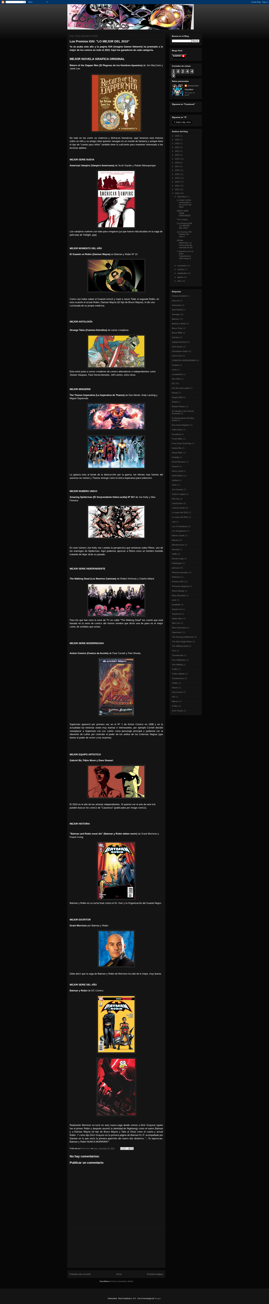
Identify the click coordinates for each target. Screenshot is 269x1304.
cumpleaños (177, 374)
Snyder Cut (177, 609)
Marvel (175, 540)
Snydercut (176, 614)
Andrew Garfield (179, 296)
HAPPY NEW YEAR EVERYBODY (184, 213)
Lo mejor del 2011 (180, 517)
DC (173, 383)
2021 (177, 151)
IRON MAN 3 (177, 476)
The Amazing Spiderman (183, 637)
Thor (174, 651)
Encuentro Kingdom (180, 425)
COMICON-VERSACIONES (184, 360)
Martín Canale (178, 535)
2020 (177, 155)
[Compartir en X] (127, 1148)
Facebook (176, 434)
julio (179, 281)
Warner (175, 701)
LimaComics (177, 503)
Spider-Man (177, 618)
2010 (177, 193)
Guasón (175, 466)
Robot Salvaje (178, 591)
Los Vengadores (179, 531)
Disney (175, 393)
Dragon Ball (177, 397)
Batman (175, 319)
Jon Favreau (177, 489)
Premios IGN (177, 581)
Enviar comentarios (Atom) (122, 1281)
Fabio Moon (177, 429)
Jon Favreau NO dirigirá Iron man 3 (184, 234)
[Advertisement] (116, 1247)
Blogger (158, 1298)
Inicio (119, 1274)
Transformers (178, 678)
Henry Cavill (177, 471)
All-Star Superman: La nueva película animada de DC (185, 243)
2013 (177, 182)
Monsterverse (178, 545)
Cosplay (175, 365)
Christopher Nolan (180, 351)
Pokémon (176, 577)
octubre (181, 269)
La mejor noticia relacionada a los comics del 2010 (184, 203)
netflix (174, 554)
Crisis (174, 370)
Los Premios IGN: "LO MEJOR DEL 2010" (185, 225)
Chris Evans (177, 346)
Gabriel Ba (176, 448)
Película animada (179, 572)
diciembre (182, 196)
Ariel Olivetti (177, 310)
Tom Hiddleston (179, 660)
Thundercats (177, 655)
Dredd (174, 402)
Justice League (178, 494)
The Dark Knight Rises (182, 641)
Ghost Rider (177, 453)
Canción (175, 337)
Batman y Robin (179, 323)
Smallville (176, 604)
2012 (177, 186)
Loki (174, 522)
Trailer (175, 669)
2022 (177, 147)
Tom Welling (177, 664)
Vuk (173, 697)
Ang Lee (175, 300)
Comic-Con (177, 356)
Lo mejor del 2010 (180, 512)
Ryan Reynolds (178, 595)
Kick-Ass (175, 499)
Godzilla (175, 457)
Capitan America (179, 342)
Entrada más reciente (80, 1274)
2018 (177, 163)
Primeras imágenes (180, 586)
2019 (177, 159)
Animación (176, 305)
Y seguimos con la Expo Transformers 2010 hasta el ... (185, 256)
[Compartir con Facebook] (129, 1148)
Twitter (175, 683)
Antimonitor (193, 86)
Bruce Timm (177, 328)
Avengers (176, 314)
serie (174, 600)
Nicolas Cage (178, 558)
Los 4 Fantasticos (180, 526)
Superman (176, 632)
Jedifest (175, 480)
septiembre (182, 273)
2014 (177, 178)
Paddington (177, 563)
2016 (177, 170)
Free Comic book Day (181, 443)
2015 (177, 174)
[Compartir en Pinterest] (132, 1148)
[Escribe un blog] (124, 1148)
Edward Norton (178, 406)
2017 (177, 166)
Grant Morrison (178, 462)
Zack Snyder (177, 711)
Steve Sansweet (179, 628)
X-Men (175, 706)
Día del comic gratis (180, 388)
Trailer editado (178, 674)
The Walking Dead (180, 646)
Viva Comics (177, 692)
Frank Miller (177, 439)
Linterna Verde (178, 508)
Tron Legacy (182, 219)
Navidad (175, 549)
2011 (177, 189)
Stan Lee (176, 623)
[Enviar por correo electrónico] (121, 1148)
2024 (177, 139)
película (175, 568)
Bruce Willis (177, 333)
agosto (180, 277)
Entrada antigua (155, 1274)
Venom (175, 687)
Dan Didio (176, 379)
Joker (174, 485)
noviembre (182, 265)
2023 (177, 143)
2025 (177, 136)
